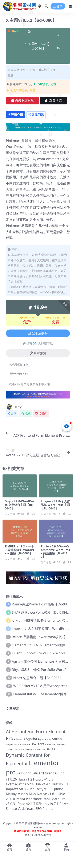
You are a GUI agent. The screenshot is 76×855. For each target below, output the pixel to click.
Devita (50, 749)
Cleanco (18, 749)
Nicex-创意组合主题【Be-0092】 (38, 677)
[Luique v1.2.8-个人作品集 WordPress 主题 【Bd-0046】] (56, 485)
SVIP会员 (29, 317)
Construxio (39, 749)
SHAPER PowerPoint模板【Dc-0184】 (41, 612)
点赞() (43, 413)
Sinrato (11, 808)
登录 (60, 6)
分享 (13, 413)
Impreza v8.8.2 (17, 789)
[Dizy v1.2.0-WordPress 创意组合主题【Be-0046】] (20, 485)
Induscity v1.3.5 (41, 789)
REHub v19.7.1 (47, 803)
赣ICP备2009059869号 (38, 835)
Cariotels (60, 744)
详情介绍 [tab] (17, 114)
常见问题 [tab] (38, 114)
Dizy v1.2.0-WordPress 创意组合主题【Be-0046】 (19, 504)
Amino (57, 738)
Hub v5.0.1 (60, 784)
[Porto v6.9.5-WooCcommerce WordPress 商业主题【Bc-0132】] (56, 531)
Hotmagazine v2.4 (20, 784)
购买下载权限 (24, 100)
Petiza (20, 799)
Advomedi (19, 739)
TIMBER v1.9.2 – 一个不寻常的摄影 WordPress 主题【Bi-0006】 (19, 549)
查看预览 (55, 100)
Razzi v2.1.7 (26, 803)
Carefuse (50, 744)
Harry (17, 407)
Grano (49, 773)
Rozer (63, 803)
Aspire (17, 744)
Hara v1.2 (25, 779)
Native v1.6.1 (47, 794)
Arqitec (9, 744)
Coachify (27, 749)
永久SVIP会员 (57, 317)
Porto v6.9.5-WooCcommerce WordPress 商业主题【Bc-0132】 (55, 551)
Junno (58, 789)
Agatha (31, 738)
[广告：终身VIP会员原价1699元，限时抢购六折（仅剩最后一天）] (38, 128)
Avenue (26, 744)
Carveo (9, 749)
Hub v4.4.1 (43, 784)
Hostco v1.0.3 (43, 779)
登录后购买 (40, 333)
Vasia (22, 808)
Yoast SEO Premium (41, 808)
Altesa (47, 739)
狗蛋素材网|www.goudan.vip (42, 823)
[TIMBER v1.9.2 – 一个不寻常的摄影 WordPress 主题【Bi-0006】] (20, 531)
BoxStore (37, 744)
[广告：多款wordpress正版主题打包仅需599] (38, 396)
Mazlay (11, 794)
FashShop (24, 773)
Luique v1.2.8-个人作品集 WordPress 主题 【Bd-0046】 (55, 504)
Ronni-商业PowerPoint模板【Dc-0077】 (43, 604)
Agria (41, 739)
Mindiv (22, 794)
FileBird (38, 773)
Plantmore (34, 799)
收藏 (28, 413)
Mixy (32, 794)
